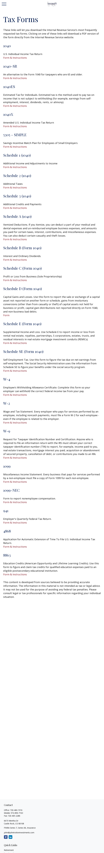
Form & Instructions (15, 57)
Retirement (9, 850)
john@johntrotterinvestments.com (19, 832)
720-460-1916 (16, 810)
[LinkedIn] (10, 837)
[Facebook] (6, 837)
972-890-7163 (17, 813)
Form (6, 315)
